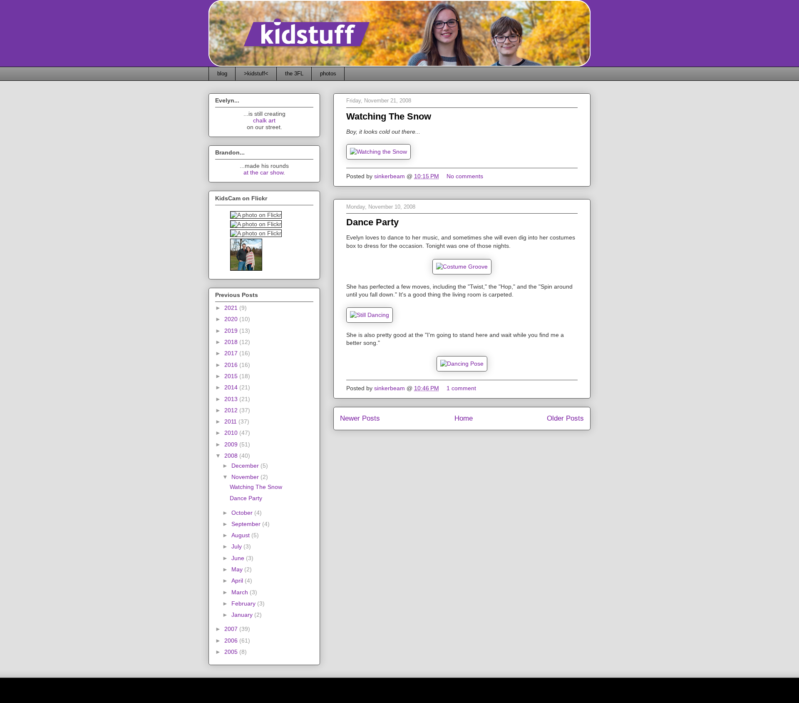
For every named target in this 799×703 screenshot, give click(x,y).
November (246, 477)
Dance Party (372, 222)
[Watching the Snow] (378, 151)
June (238, 558)
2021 (231, 307)
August (241, 535)
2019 (231, 330)
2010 (231, 432)
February (244, 603)
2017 (231, 353)
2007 (231, 629)
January (242, 614)
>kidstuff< (256, 73)
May (237, 569)
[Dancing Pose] (462, 363)
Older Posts (565, 418)
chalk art (264, 120)
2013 (231, 399)
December (246, 465)
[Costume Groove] (461, 266)
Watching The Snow (388, 116)
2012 (231, 410)
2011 (231, 421)
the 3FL (294, 73)
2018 (231, 342)
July (237, 546)
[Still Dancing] (369, 315)
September (246, 524)
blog (222, 73)
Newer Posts (360, 418)
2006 (231, 640)
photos (328, 73)
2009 (231, 444)
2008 (231, 455)
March (240, 592)
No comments (466, 176)
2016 (231, 364)
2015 (231, 376)
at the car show (263, 172)
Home (463, 418)
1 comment (462, 388)
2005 (231, 651)
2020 (231, 319)
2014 (231, 387)
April (238, 580)
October (242, 512)
